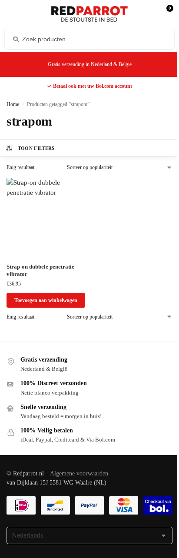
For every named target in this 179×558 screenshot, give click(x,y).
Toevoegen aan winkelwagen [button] (45, 300)
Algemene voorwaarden (79, 473)
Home (13, 104)
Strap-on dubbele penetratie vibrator (40, 270)
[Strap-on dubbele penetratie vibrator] (46, 217)
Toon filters (36, 148)
